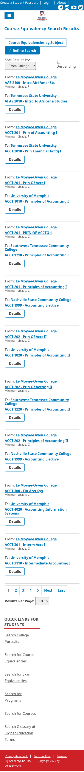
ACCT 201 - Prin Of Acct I (32, 183)
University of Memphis (30, 195)
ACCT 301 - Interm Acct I (32, 545)
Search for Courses (20, 713)
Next (48, 590)
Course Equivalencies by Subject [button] (35, 42)
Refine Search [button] (24, 50)
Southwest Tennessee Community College (37, 247)
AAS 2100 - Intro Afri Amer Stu (37, 83)
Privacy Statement (16, 756)
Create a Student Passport (19, 2)
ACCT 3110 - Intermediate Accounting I (37, 563)
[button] (9, 15)
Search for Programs (13, 697)
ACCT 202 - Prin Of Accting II (35, 387)
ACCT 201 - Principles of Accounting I (41, 287)
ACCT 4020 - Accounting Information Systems (36, 511)
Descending (66, 66)
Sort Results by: (17, 59)
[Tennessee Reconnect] (42, 16)
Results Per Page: (19, 601)
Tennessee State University (34, 95)
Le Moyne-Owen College (36, 77)
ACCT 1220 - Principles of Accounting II (37, 409)
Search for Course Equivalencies (19, 657)
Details (17, 110)
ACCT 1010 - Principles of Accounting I (37, 201)
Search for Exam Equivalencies (18, 677)
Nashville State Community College (41, 299)
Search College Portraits (17, 638)
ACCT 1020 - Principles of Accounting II (37, 355)
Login (47, 2)
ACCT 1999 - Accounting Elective (32, 305)
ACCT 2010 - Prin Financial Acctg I (33, 151)
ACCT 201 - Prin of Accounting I (38, 133)
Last (61, 590)
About (61, 2)
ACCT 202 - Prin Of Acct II (32, 337)
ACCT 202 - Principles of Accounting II (41, 441)
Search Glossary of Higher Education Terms (20, 733)
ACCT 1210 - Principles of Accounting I (37, 255)
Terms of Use (42, 756)
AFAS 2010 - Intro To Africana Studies (36, 101)
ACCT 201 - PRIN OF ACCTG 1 (35, 233)
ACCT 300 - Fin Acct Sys (30, 491)
